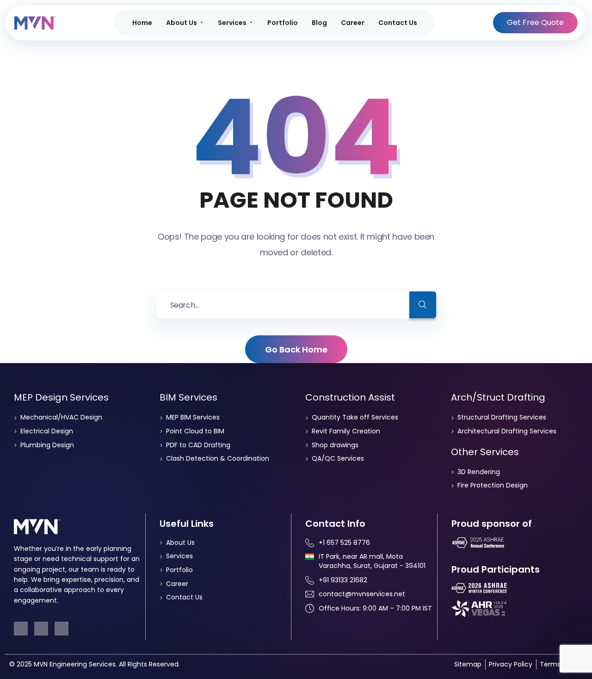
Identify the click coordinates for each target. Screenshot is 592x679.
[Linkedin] (41, 629)
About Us (181, 22)
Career (352, 22)
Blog (319, 22)
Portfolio (282, 22)
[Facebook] (21, 629)
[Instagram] (61, 629)
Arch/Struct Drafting (498, 397)
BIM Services (188, 397)
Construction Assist (350, 397)
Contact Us (397, 22)
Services (232, 22)
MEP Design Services (61, 397)
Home (142, 22)
